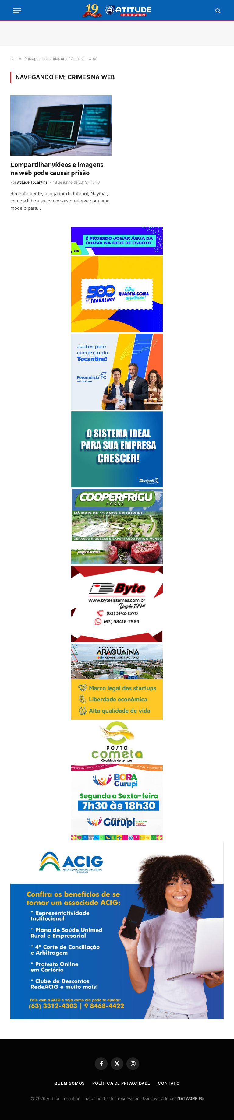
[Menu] (17, 11)
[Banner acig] (117, 1017)
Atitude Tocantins (32, 182)
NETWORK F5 (190, 1098)
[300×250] (117, 330)
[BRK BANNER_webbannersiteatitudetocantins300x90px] (117, 252)
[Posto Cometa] (117, 760)
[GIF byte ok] (117, 640)
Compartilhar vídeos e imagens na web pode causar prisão (56, 168)
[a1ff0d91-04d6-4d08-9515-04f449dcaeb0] (117, 408)
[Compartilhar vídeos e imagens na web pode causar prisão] (61, 125)
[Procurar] (217, 11)
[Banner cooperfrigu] (117, 562)
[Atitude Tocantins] (117, 10)
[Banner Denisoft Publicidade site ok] (117, 485)
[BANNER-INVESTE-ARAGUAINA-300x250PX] (117, 718)
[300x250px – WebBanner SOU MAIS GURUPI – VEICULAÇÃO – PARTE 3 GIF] (117, 838)
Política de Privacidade (121, 1083)
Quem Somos (69, 1083)
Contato (168, 1083)
